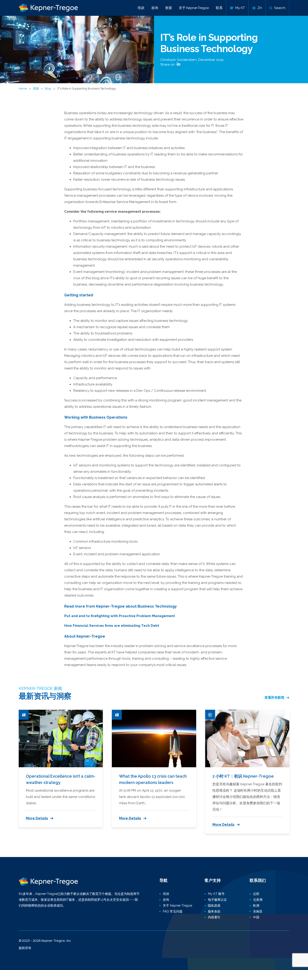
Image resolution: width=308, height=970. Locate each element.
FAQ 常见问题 (172, 911)
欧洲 (256, 905)
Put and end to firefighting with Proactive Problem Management (119, 616)
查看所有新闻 (274, 698)
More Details (37, 818)
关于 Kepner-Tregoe (194, 8)
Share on (168, 64)
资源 (168, 8)
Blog (48, 88)
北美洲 (257, 899)
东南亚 (257, 911)
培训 (141, 8)
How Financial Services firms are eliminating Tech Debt (111, 626)
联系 (219, 8)
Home (23, 88)
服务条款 (214, 911)
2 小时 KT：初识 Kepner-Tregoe (243, 776)
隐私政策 (214, 905)
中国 (256, 917)
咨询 (154, 8)
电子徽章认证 (217, 899)
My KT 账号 (216, 894)
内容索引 (214, 917)
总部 (256, 894)
